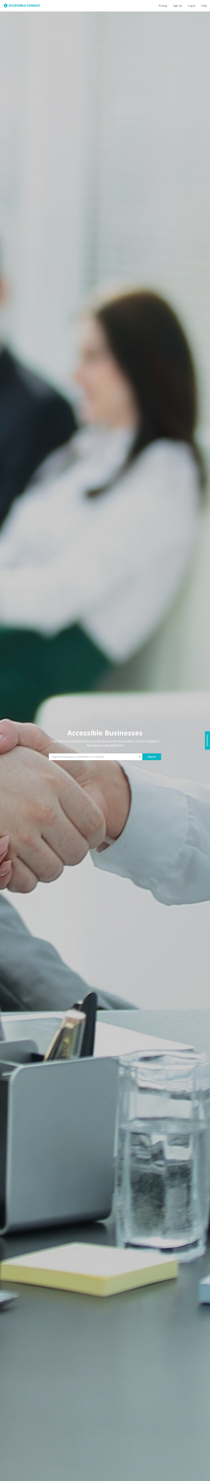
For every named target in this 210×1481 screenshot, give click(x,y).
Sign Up (177, 5)
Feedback (207, 740)
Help (204, 5)
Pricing (163, 5)
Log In (191, 5)
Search (152, 756)
